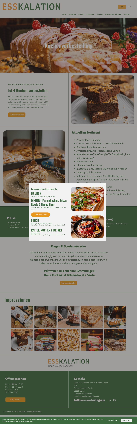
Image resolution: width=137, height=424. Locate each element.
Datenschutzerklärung (26, 421)
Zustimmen (126, 420)
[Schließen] (134, 420)
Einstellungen (113, 420)
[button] (104, 185)
